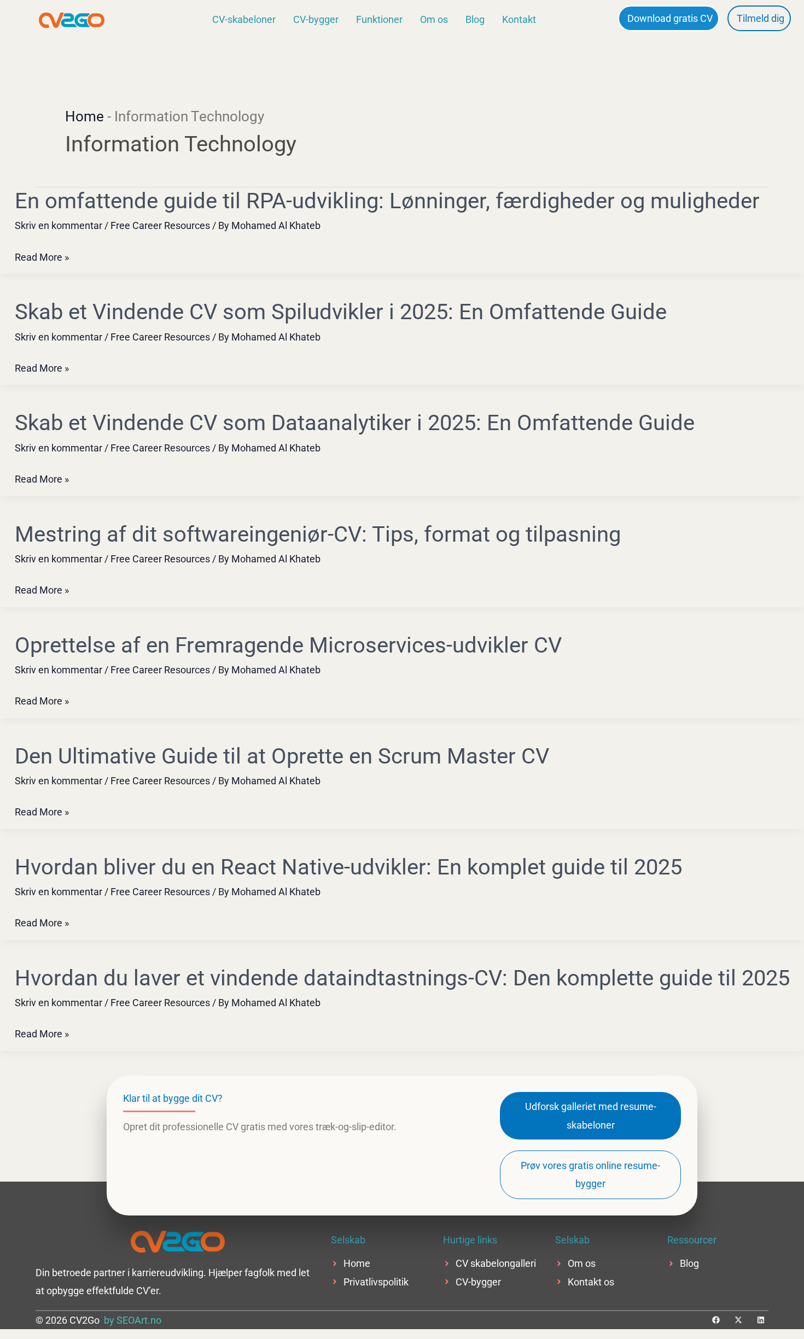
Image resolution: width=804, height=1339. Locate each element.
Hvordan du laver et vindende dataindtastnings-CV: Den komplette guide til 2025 (402, 978)
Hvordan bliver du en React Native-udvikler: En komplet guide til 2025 (348, 867)
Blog (475, 19)
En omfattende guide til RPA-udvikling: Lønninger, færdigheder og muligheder (387, 201)
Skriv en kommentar (58, 225)
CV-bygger (316, 19)
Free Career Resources (160, 225)
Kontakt (519, 19)
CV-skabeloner (244, 19)
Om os (434, 19)
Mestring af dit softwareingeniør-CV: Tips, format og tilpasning (318, 534)
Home (84, 116)
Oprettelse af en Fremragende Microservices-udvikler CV (288, 645)
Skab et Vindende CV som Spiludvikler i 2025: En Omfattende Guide (341, 312)
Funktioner (379, 19)
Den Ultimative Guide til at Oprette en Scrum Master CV (282, 756)
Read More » (42, 257)
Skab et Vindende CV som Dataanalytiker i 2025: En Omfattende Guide (355, 423)
